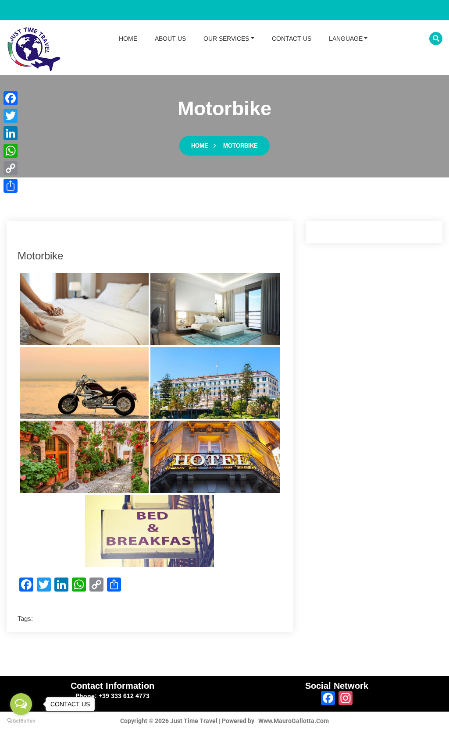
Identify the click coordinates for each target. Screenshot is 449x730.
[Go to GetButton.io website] (21, 721)
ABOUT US (170, 38)
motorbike (240, 145)
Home (199, 145)
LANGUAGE (346, 38)
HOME (128, 38)
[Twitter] (10, 115)
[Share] (10, 186)
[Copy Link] (10, 168)
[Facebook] (10, 98)
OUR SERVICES (226, 38)
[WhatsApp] (10, 150)
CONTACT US (291, 38)
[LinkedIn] (10, 133)
